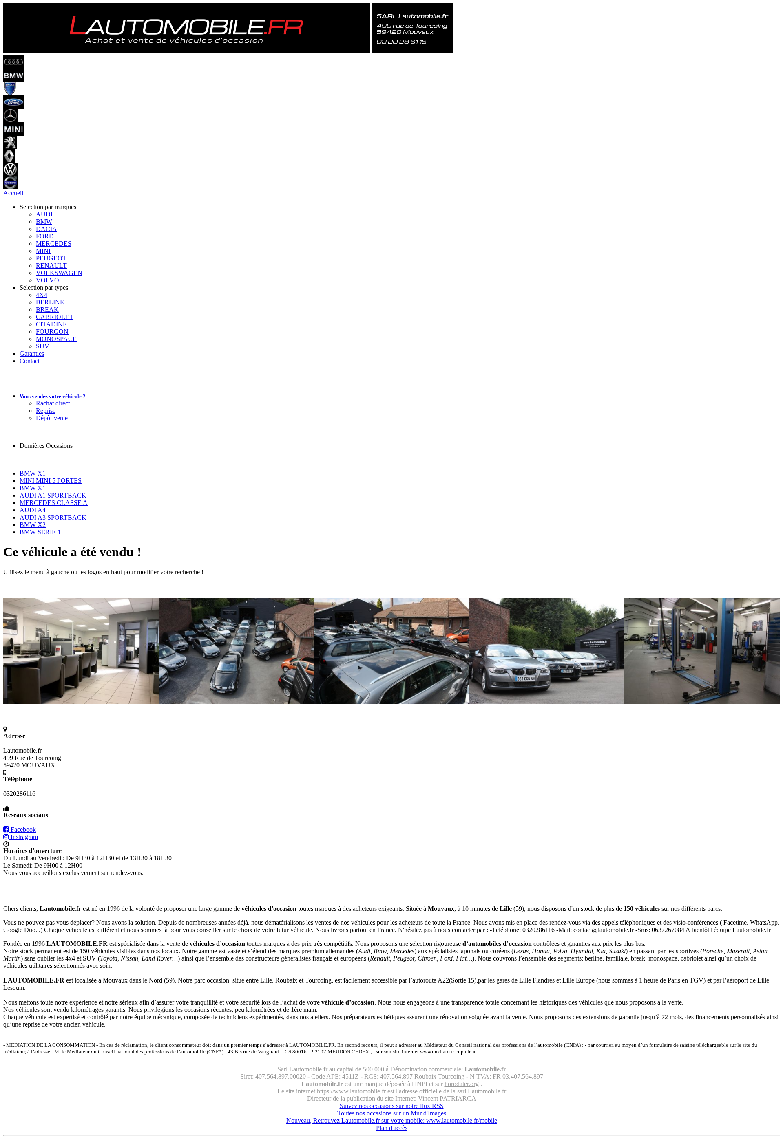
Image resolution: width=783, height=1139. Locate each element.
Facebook (22, 829)
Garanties (32, 353)
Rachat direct (53, 403)
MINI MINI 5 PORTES (51, 480)
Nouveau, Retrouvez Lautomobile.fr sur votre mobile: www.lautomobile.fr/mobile (391, 1120)
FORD (45, 236)
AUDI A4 (33, 510)
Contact (30, 360)
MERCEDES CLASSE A (54, 502)
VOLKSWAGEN (59, 272)
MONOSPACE (56, 338)
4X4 (41, 294)
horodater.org (462, 1083)
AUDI (44, 214)
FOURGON (52, 331)
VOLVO (47, 280)
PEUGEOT (51, 258)
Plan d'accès (391, 1127)
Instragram (23, 836)
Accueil (13, 192)
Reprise (45, 410)
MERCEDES (53, 243)
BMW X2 (33, 524)
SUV (42, 346)
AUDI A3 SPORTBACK (53, 517)
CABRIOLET (54, 316)
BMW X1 (33, 473)
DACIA (46, 228)
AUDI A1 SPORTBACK (53, 495)
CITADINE (51, 324)
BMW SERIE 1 (40, 532)
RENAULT (51, 265)
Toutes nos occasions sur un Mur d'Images (391, 1113)
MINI (43, 250)
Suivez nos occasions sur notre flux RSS (392, 1105)
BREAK (47, 309)
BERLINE (50, 302)
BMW (44, 221)
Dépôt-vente (52, 417)
